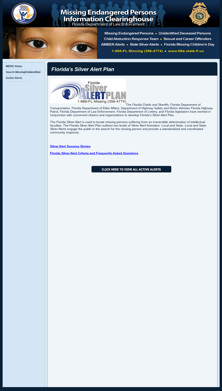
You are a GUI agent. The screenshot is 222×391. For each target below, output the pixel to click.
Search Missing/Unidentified (23, 72)
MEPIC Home (14, 66)
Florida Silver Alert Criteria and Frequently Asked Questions (94, 153)
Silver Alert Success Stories (70, 146)
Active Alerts (14, 78)
